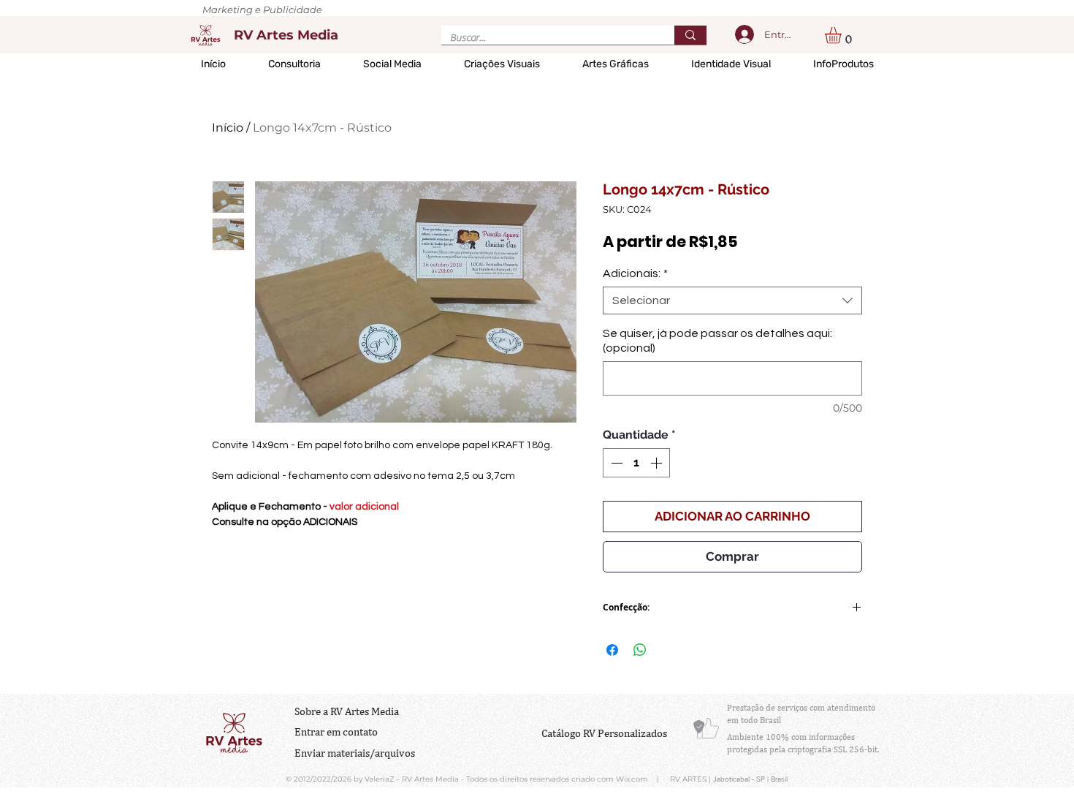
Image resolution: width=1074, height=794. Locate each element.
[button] (843, 35)
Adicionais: (635, 273)
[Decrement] (615, 463)
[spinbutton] (636, 463)
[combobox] (732, 300)
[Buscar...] (690, 35)
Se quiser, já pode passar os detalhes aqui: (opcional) (717, 341)
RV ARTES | (691, 779)
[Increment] (657, 463)
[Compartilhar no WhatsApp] (640, 650)
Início (227, 128)
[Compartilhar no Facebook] (612, 650)
